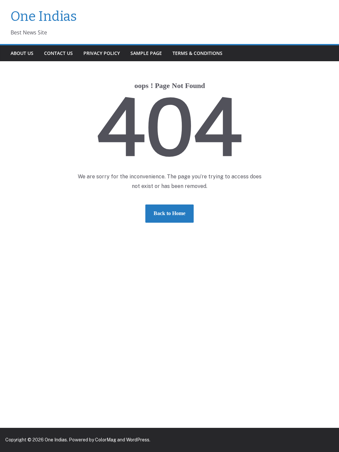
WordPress (137, 439)
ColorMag (105, 439)
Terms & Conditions (197, 53)
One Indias (44, 16)
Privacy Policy (101, 53)
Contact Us (58, 53)
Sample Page (146, 53)
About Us (22, 53)
